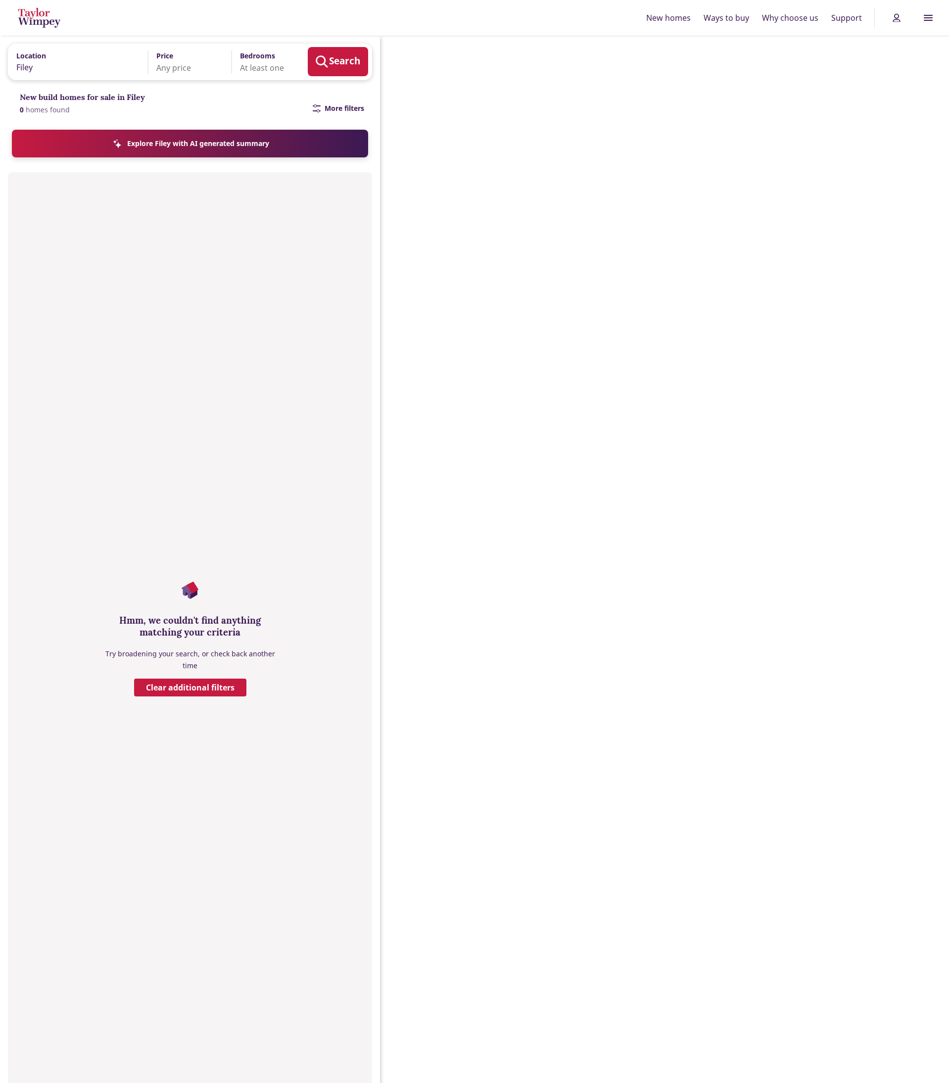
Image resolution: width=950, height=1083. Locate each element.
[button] (182, 62)
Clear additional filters (190, 687)
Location (31, 55)
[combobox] (74, 61)
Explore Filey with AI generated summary (198, 143)
